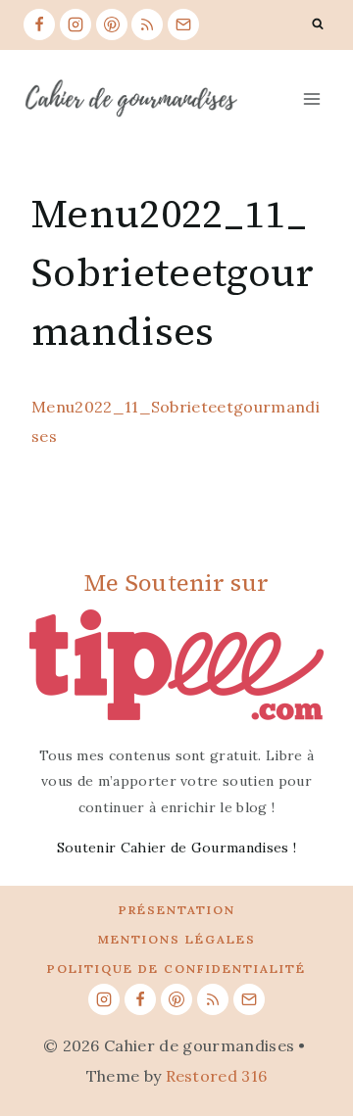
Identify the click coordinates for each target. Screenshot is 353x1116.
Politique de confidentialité (176, 968)
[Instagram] (75, 24)
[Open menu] (311, 98)
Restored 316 (217, 1076)
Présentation (177, 909)
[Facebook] (39, 24)
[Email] (183, 24)
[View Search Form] (317, 24)
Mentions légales (177, 939)
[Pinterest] (111, 24)
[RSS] (147, 24)
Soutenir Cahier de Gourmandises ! (177, 847)
